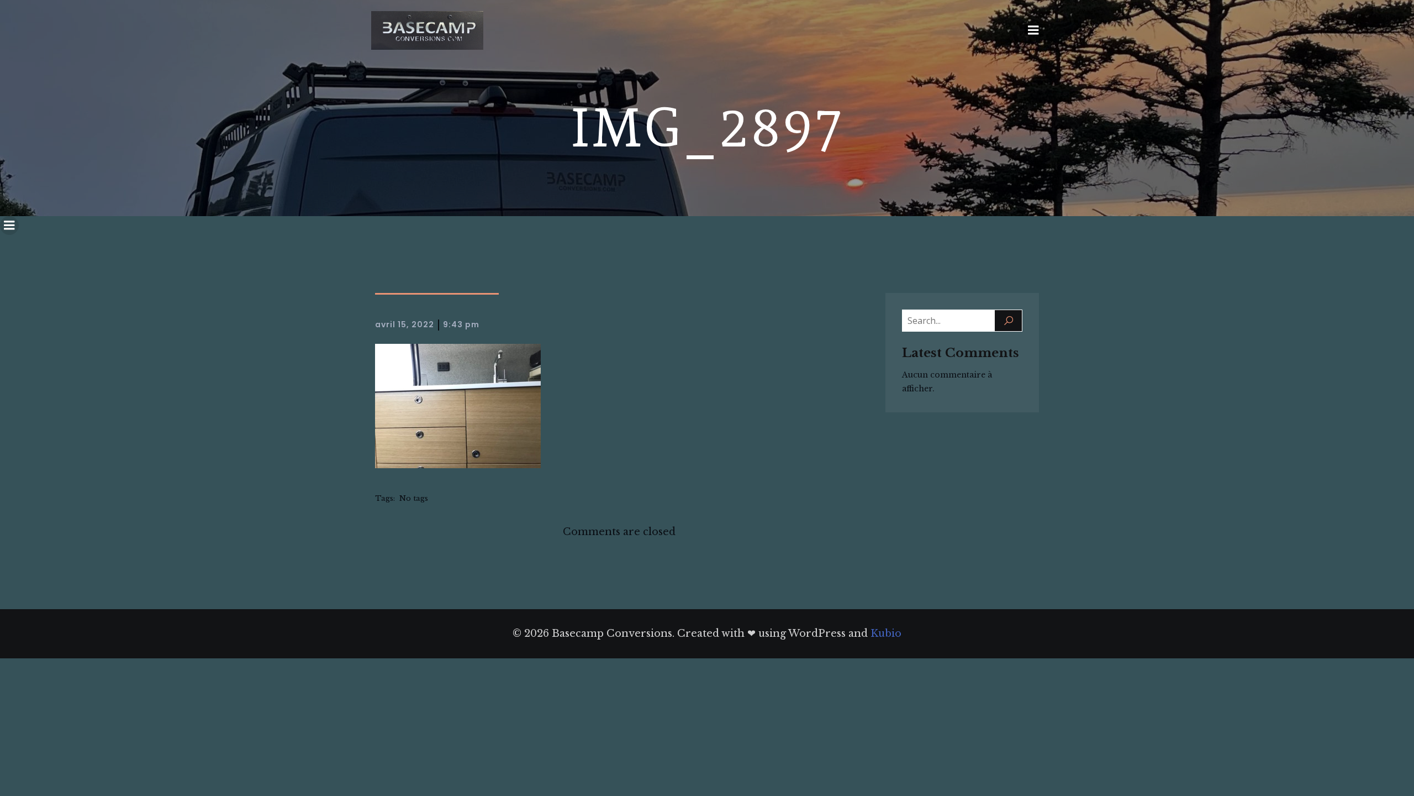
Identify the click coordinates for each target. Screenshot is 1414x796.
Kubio (885, 633)
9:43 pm (461, 324)
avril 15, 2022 (404, 324)
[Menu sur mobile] (1033, 30)
